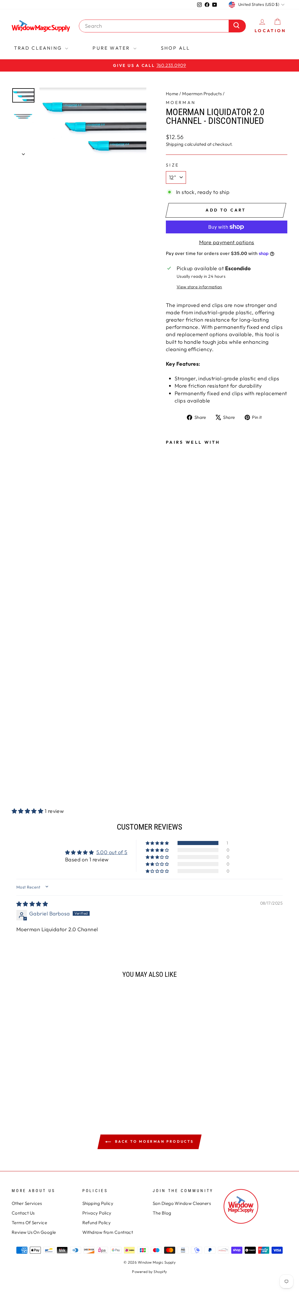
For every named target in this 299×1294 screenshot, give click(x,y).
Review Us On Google (34, 1232)
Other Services (27, 1203)
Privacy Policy (97, 1213)
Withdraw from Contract (107, 1232)
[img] (32, 904)
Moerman (181, 102)
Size (172, 165)
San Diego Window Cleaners (182, 1203)
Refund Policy (96, 1222)
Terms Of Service (29, 1222)
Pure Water (112, 48)
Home (172, 93)
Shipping (175, 144)
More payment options (226, 242)
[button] (28, 811)
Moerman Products (202, 93)
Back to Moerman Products (153, 1141)
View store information (199, 286)
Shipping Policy (98, 1203)
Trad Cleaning (39, 48)
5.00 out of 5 (112, 852)
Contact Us (23, 1213)
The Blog (162, 1213)
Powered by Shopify (149, 1271)
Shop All (175, 48)
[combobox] (155, 26)
